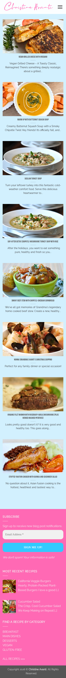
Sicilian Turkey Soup (33, 178)
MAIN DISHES (12, 636)
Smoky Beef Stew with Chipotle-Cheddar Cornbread (33, 300)
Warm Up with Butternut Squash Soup (33, 119)
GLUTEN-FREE (12, 649)
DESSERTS (10, 640)
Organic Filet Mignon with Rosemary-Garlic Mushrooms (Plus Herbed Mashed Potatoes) (33, 416)
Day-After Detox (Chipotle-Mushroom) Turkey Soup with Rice (33, 241)
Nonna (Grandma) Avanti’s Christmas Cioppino (33, 359)
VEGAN (7, 645)
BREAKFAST (11, 631)
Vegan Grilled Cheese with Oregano (33, 56)
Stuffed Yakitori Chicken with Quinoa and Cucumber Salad (33, 476)
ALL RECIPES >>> (14, 659)
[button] (60, 7)
